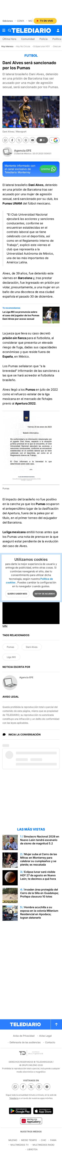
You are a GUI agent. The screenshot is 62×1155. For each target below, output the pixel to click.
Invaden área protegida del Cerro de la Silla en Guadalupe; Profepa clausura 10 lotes (39, 893)
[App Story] (43, 1111)
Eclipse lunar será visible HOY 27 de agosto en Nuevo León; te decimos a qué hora (38, 875)
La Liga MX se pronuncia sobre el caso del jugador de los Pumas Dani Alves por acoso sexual (20, 315)
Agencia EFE (22, 150)
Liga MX (11, 657)
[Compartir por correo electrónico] (32, 140)
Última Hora (9, 39)
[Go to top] (56, 1024)
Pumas (10, 647)
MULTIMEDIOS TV (19, 1144)
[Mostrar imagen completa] (54, 415)
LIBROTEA (32, 1149)
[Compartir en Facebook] (12, 140)
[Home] (31, 30)
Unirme (45, 169)
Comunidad (28, 39)
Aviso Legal (45, 1035)
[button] (54, 140)
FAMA (53, 1140)
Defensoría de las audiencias (25, 1042)
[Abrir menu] (3, 30)
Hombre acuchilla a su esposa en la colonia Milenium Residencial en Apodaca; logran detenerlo (39, 912)
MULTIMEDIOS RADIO (43, 1144)
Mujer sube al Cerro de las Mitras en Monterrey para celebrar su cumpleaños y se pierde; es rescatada (38, 859)
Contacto (50, 1042)
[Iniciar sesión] (58, 30)
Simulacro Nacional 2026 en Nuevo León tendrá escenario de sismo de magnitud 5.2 (39, 840)
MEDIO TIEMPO (29, 1140)
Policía (43, 39)
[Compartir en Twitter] (19, 140)
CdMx (20, 20)
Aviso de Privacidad (24, 1035)
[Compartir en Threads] (26, 140)
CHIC (43, 1140)
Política (56, 39)
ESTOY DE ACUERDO (45, 593)
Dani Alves (31, 647)
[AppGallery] (31, 1120)
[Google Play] (20, 1111)
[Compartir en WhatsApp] (5, 140)
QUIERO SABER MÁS (17, 593)
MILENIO (12, 1140)
